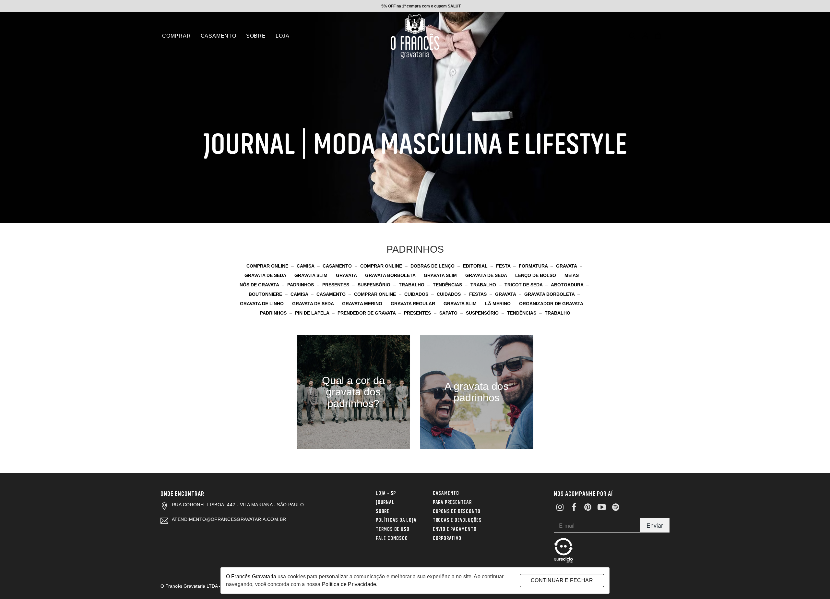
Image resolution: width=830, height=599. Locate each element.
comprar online (375, 294)
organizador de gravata (551, 303)
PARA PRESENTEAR (452, 501)
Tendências (448, 284)
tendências (522, 313)
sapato (449, 313)
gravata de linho (262, 303)
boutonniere (266, 294)
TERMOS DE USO (392, 528)
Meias (572, 275)
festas (478, 294)
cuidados (417, 294)
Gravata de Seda (486, 275)
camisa (299, 294)
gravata (506, 294)
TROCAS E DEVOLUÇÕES (457, 519)
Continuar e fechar (562, 580)
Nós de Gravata (260, 284)
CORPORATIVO (447, 537)
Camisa (306, 266)
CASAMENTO (218, 36)
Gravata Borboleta (391, 275)
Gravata (347, 275)
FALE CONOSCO (392, 537)
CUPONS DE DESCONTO (456, 511)
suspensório (483, 313)
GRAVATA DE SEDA (265, 275)
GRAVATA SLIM (311, 275)
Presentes (336, 284)
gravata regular (413, 303)
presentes (418, 313)
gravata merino (363, 303)
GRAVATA (567, 266)
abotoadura (568, 284)
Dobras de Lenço (433, 266)
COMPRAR (176, 36)
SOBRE (256, 36)
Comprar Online (381, 266)
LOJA (283, 36)
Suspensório (375, 284)
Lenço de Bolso (536, 275)
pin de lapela (312, 313)
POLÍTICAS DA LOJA (396, 519)
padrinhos (274, 313)
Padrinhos (301, 284)
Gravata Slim (441, 275)
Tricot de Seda (524, 284)
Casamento (338, 266)
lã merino (498, 303)
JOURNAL (385, 501)
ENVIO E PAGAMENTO (455, 528)
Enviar (654, 525)
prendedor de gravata (367, 313)
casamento (331, 294)
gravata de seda (313, 303)
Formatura (534, 266)
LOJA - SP (386, 492)
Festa (504, 266)
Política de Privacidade (349, 584)
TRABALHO (412, 284)
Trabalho (483, 284)
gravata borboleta (550, 294)
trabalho (557, 313)
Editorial (476, 266)
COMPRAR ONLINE (268, 266)
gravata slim (461, 303)
